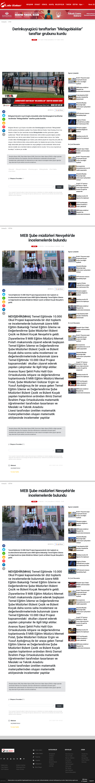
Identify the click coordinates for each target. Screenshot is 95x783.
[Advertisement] (47, 56)
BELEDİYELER (59, 4)
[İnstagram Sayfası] (8, 759)
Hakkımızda (4, 765)
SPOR (9, 22)
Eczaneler (68, 760)
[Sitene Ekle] (24, 759)
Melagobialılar (38, 132)
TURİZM (68, 4)
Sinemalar (68, 766)
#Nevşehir (11, 169)
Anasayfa (4, 22)
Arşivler (37, 760)
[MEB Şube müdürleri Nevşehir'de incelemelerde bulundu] (33, 268)
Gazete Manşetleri (70, 772)
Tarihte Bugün (69, 764)
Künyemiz (38, 764)
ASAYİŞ (51, 4)
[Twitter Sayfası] (5, 759)
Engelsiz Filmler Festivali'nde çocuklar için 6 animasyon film (82, 122)
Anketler (84, 756)
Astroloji (84, 762)
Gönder (59, 187)
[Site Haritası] (21, 759)
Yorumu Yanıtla (15, 472)
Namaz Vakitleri (69, 758)
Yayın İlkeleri (4, 767)
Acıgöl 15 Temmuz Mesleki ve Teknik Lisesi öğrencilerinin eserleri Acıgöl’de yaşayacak (82, 187)
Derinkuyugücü (40, 127)
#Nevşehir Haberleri (21, 169)
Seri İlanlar (68, 768)
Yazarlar (37, 757)
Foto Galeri (38, 750)
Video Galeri (39, 753)
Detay (85, 779)
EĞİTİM (75, 4)
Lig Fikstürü (68, 762)
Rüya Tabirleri (85, 760)
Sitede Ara (85, 754)
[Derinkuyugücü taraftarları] (33, 89)
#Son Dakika (53, 169)
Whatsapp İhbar (20, 767)
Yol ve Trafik (68, 756)
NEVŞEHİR (29, 4)
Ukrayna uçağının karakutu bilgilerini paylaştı (81, 129)
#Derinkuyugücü (33, 169)
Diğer (81, 4)
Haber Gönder (20, 769)
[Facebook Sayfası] (2, 759)
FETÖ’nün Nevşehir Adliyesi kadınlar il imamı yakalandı (82, 204)
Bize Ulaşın (38, 767)
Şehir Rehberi (69, 770)
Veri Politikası (4, 769)
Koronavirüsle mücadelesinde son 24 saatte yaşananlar (83, 168)
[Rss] (18, 759)
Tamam (85, 781)
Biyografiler (85, 758)
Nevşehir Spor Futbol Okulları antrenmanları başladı (83, 151)
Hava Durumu (69, 754)
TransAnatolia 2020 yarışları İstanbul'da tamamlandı (82, 97)
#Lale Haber (11, 171)
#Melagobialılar (43, 169)
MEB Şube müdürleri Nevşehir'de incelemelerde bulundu (83, 89)
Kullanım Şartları (20, 765)
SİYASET (37, 4)
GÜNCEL (44, 4)
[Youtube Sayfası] (11, 759)
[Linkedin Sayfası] (14, 759)
